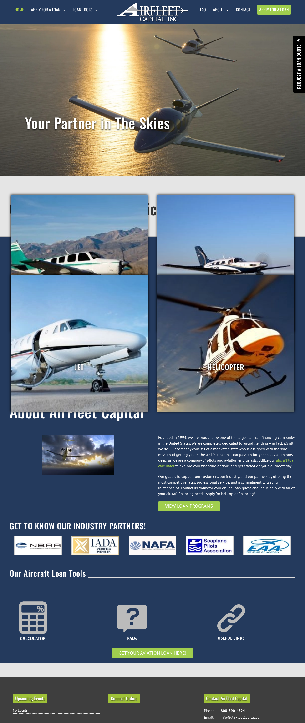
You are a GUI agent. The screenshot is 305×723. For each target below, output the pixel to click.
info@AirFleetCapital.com (242, 717)
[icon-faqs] (132, 598)
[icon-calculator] (33, 598)
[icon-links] (231, 598)
